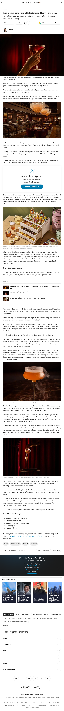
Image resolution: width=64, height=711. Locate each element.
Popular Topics (8, 614)
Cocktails (34, 543)
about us (6, 702)
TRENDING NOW (8, 580)
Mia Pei (10, 29)
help (18, 702)
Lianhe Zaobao (32, 697)
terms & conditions (34, 702)
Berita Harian (41, 697)
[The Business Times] (30, 2)
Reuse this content (43, 550)
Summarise (10, 23)
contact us (13, 702)
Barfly (6, 543)
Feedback (56, 550)
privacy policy (24, 702)
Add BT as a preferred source (51, 23)
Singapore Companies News (40, 614)
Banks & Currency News (22, 614)
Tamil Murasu (50, 697)
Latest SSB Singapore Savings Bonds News (45, 618)
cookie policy (44, 702)
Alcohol (25, 543)
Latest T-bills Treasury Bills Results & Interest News (17, 618)
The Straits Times (10, 697)
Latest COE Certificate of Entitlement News (15, 621)
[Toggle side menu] (2, 2)
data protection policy (54, 702)
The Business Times (22, 697)
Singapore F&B (15, 543)
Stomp (57, 697)
